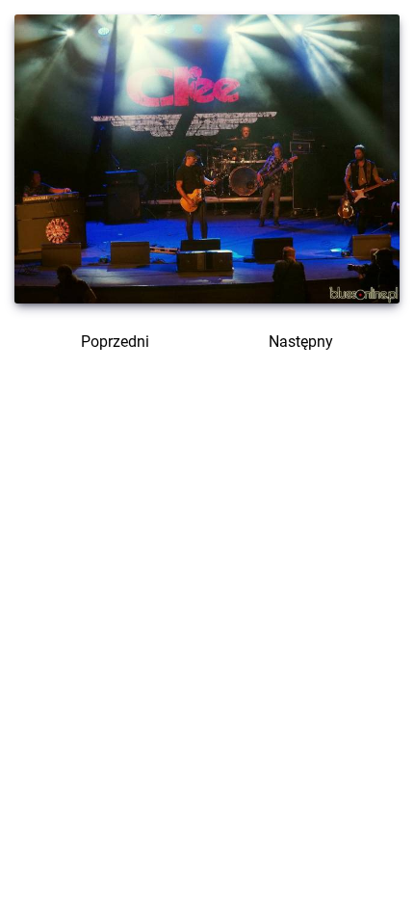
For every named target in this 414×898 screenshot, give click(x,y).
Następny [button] (303, 341)
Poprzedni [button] (113, 341)
